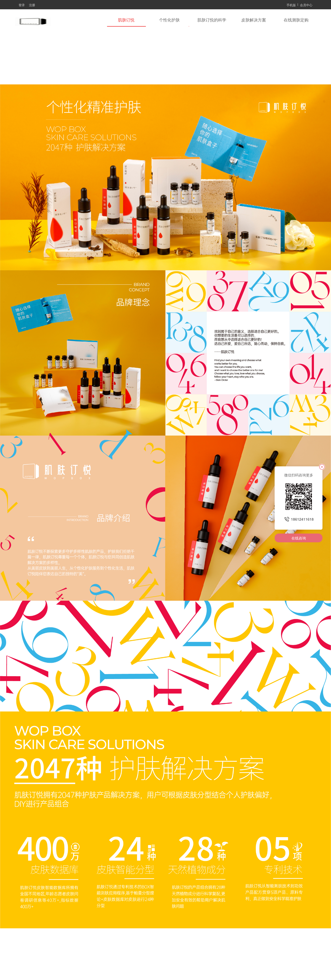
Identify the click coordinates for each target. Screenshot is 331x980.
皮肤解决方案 (253, 20)
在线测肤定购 (296, 20)
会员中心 (306, 5)
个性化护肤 (169, 20)
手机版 (291, 5)
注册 (32, 5)
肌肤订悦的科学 (211, 20)
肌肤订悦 (126, 20)
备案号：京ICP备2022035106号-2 (162, 966)
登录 (22, 5)
